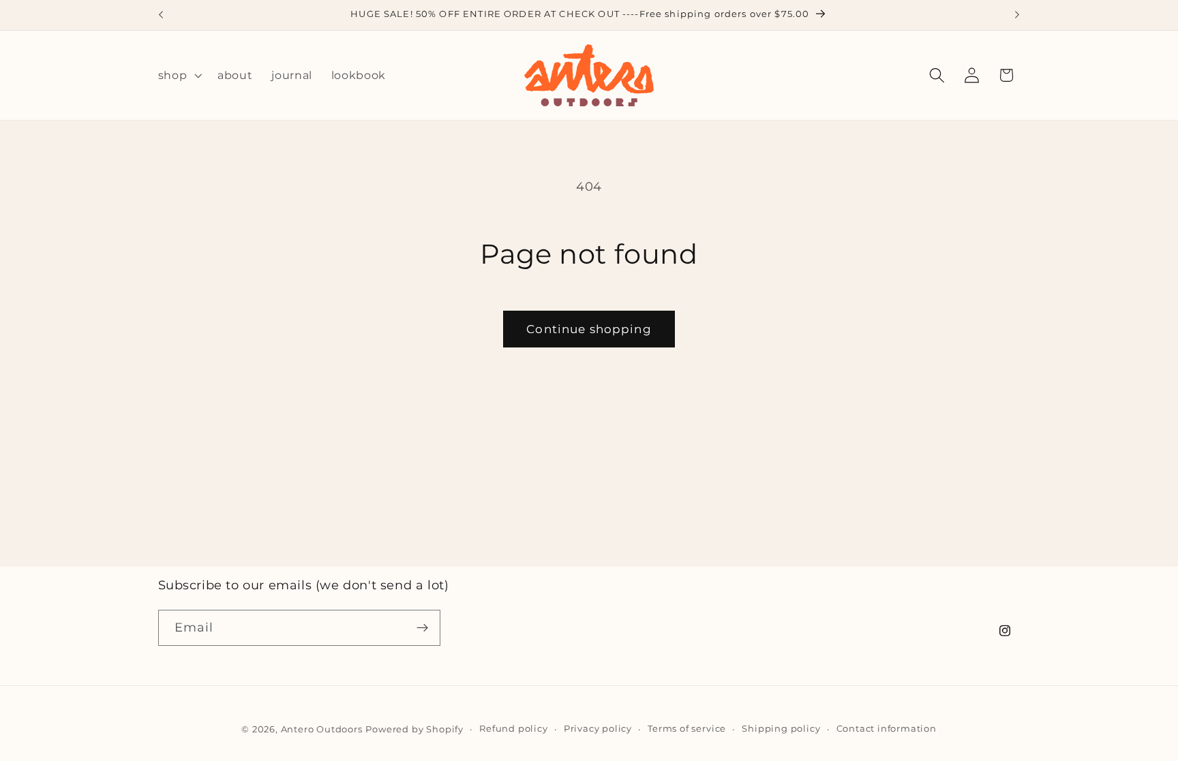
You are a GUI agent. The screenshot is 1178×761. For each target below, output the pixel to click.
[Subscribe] (422, 628)
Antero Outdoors (322, 729)
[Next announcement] (1017, 15)
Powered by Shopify (414, 729)
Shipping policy (781, 729)
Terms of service (687, 729)
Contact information (886, 729)
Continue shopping (589, 329)
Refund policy (513, 729)
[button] (179, 75)
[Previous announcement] (161, 15)
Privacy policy (598, 729)
